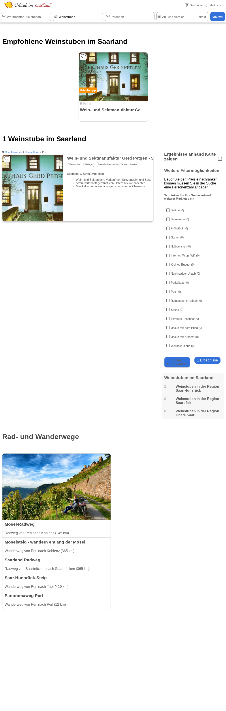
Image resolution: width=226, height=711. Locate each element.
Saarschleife (32, 152)
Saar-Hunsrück (13, 152)
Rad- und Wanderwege (40, 437)
